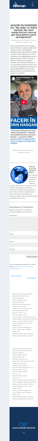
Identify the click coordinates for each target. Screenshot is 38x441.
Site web (12, 249)
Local (30, 42)
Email (12, 241)
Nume (12, 234)
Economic (25, 42)
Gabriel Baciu (17, 40)
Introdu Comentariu (32, 256)
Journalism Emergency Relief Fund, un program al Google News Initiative (23, 141)
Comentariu (14, 215)
